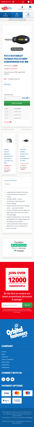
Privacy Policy (6, 362)
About (3, 354)
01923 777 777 (6, 2)
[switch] (27, 2)
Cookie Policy (5, 364)
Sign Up (27, 305)
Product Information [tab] (11, 180)
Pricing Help (7, 122)
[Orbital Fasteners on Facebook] (3, 379)
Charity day (5, 357)
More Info (7, 84)
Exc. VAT (23, 2)
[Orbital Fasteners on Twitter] (8, 379)
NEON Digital (29, 417)
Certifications (6, 367)
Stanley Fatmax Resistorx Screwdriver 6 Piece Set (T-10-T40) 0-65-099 (8, 156)
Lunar (9, 417)
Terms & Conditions (7, 359)
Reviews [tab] (7, 184)
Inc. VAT (31, 2)
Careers (4, 351)
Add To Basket (17, 103)
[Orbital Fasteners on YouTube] (12, 379)
